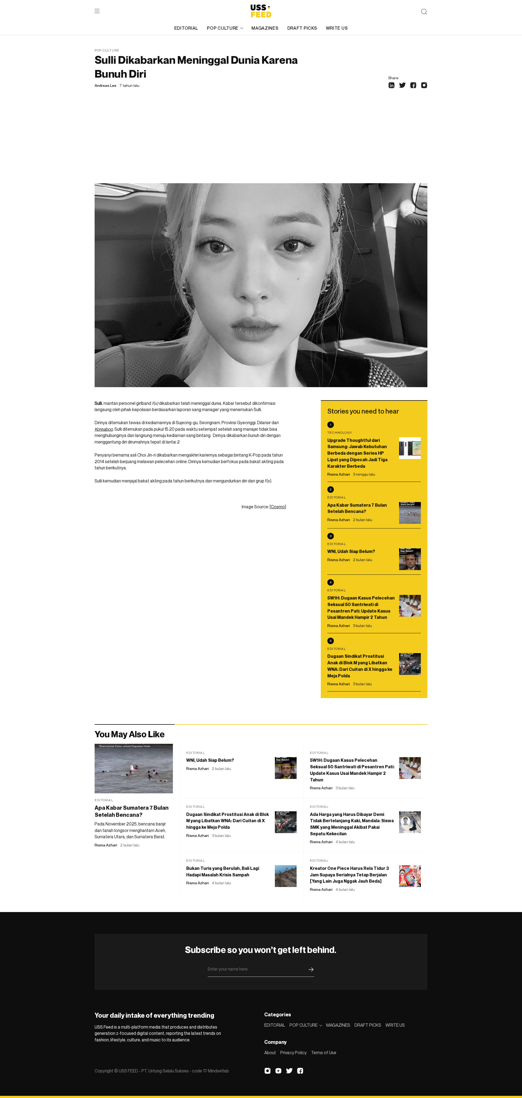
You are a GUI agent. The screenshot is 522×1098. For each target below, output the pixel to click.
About (270, 1052)
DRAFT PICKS (302, 28)
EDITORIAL (186, 28)
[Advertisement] (261, 142)
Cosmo (278, 506)
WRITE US (337, 28)
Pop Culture (107, 50)
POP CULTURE (222, 28)
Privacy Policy (293, 1052)
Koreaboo (104, 429)
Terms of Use (323, 1052)
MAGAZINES (264, 28)
